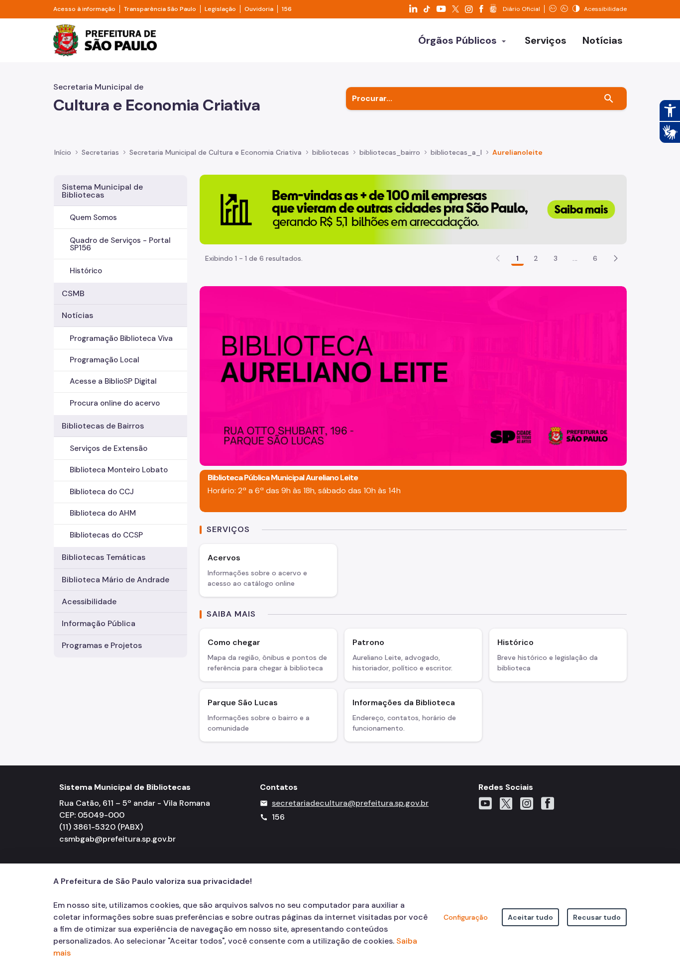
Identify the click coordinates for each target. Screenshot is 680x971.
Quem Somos (93, 217)
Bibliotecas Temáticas (103, 557)
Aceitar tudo (530, 917)
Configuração (466, 917)
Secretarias (100, 152)
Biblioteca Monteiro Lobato (119, 470)
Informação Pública (98, 623)
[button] (616, 258)
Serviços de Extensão (108, 448)
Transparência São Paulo (160, 9)
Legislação (220, 9)
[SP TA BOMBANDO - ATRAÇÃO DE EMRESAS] (413, 209)
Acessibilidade (89, 601)
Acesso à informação (84, 9)
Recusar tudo (597, 917)
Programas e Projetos (102, 645)
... (574, 258)
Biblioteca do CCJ (102, 492)
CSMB (73, 293)
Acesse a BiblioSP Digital (113, 381)
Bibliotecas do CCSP (106, 535)
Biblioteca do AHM (103, 513)
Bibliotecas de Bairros (103, 426)
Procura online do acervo (115, 403)
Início (62, 152)
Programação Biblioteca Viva (121, 338)
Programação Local (104, 360)
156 (287, 9)
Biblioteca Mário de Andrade (115, 579)
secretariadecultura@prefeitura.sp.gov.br (350, 803)
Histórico (86, 271)
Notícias (77, 315)
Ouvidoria (258, 9)
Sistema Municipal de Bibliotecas (102, 191)
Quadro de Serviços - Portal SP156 (120, 244)
